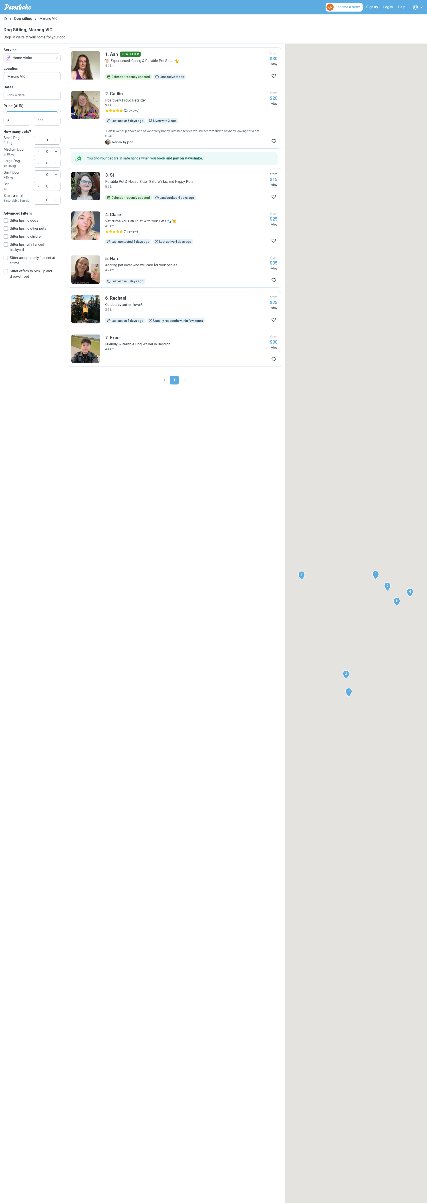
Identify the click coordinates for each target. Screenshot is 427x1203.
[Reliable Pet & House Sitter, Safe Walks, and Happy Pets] (174, 186)
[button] (375, 575)
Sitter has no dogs (24, 220)
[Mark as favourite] (273, 76)
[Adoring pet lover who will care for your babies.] (174, 269)
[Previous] (164, 380)
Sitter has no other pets (28, 228)
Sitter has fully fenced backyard (27, 247)
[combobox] (32, 58)
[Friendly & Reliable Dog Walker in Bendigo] (174, 348)
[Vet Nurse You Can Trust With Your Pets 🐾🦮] (174, 228)
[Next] (184, 380)
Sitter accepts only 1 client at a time (32, 260)
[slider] (5, 111)
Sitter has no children (26, 236)
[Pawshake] (18, 7)
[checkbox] (6, 220)
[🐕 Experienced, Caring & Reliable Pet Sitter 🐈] (174, 65)
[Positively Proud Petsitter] (174, 117)
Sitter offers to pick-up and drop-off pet (31, 274)
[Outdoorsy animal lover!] (174, 309)
